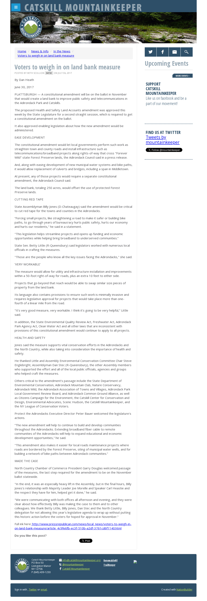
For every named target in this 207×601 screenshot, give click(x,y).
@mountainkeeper (73, 564)
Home (22, 51)
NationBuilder (184, 589)
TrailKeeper (109, 565)
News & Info (40, 51)
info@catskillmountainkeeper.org (81, 560)
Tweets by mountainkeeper (163, 139)
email (44, 589)
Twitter (33, 589)
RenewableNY (111, 560)
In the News (61, 51)
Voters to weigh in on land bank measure (46, 55)
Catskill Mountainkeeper (76, 568)
